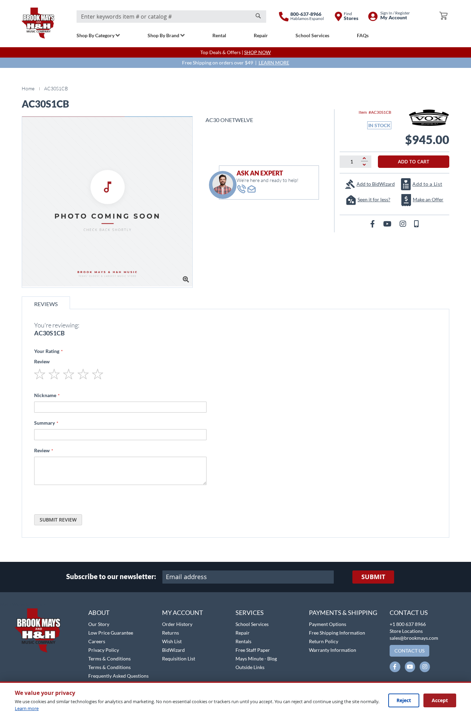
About (99, 612)
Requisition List (178, 658)
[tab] (46, 302)
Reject (404, 700)
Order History (177, 624)
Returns (170, 633)
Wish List (172, 641)
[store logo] (38, 23)
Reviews (46, 304)
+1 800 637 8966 (408, 624)
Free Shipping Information (337, 633)
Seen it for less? (374, 199)
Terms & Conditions (109, 658)
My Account (182, 612)
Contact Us (409, 612)
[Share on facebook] (373, 223)
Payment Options (327, 624)
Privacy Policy (103, 650)
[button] (23, 604)
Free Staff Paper (253, 650)
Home (28, 88)
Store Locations (406, 631)
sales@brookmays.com (414, 638)
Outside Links (250, 667)
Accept (440, 700)
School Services (252, 624)
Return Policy (323, 641)
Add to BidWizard (376, 184)
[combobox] (171, 16)
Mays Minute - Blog (256, 658)
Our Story (98, 624)
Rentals (243, 641)
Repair (243, 633)
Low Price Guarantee (110, 633)
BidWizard (173, 650)
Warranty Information (332, 650)
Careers (96, 641)
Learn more (27, 708)
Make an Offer (428, 199)
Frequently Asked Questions (118, 676)
